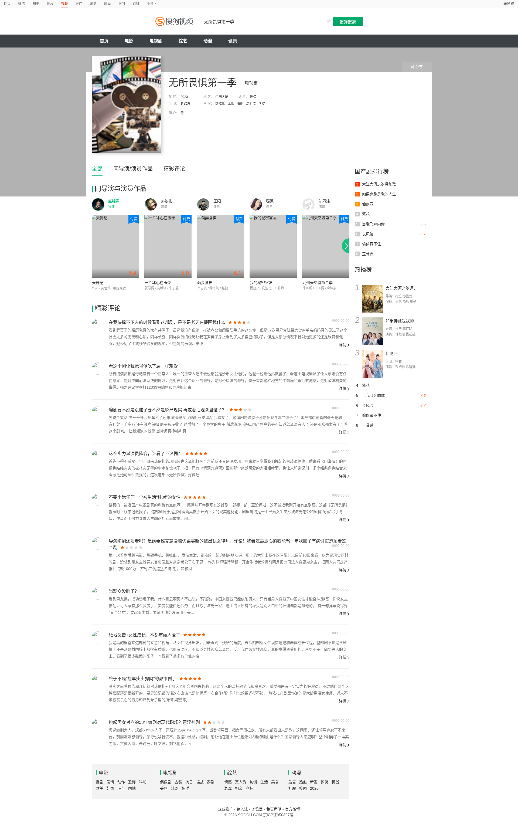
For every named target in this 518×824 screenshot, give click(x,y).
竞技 (249, 788)
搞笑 (324, 782)
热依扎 (220, 104)
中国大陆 (221, 97)
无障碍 (508, 4)
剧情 (253, 97)
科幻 (142, 782)
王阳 (231, 104)
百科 (136, 4)
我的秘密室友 (261, 282)
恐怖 (132, 782)
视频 (64, 4)
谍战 (200, 782)
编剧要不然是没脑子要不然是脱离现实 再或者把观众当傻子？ (167, 410)
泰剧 (210, 782)
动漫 (207, 41)
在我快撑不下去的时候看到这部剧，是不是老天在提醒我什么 (167, 322)
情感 (228, 782)
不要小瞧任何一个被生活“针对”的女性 (144, 497)
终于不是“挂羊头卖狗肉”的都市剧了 (142, 678)
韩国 (110, 788)
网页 (7, 4)
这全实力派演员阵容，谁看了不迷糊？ (145, 453)
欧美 (99, 788)
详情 (342, 345)
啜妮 (240, 104)
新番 (314, 782)
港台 (121, 788)
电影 (129, 41)
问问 (121, 4)
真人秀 (240, 782)
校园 (303, 788)
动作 (121, 782)
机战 (335, 782)
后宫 (292, 782)
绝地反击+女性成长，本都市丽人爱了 (144, 635)
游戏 (228, 788)
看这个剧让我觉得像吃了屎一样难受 (143, 366)
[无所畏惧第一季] (126, 104)
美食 (275, 782)
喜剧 (99, 782)
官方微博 (292, 809)
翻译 (107, 4)
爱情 (110, 782)
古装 (178, 782)
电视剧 (155, 41)
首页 (104, 41)
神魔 (292, 788)
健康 (232, 41)
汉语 (93, 4)
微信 (21, 4)
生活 (264, 782)
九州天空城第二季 (317, 282)
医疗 (79, 4)
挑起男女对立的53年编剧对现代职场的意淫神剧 (154, 722)
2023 (184, 97)
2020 (314, 788)
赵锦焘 (185, 104)
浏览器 (257, 809)
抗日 (189, 782)
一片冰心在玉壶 (158, 282)
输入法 (242, 809)
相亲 (239, 788)
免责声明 (273, 809)
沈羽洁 (251, 104)
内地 (132, 788)
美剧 (164, 788)
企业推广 (225, 809)
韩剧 (174, 788)
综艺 (183, 41)
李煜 (261, 104)
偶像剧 (165, 782)
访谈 (253, 782)
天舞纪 (97, 282)
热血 (303, 782)
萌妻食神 (204, 282)
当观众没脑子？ (124, 591)
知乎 (36, 4)
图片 (50, 4)
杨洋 (185, 788)
